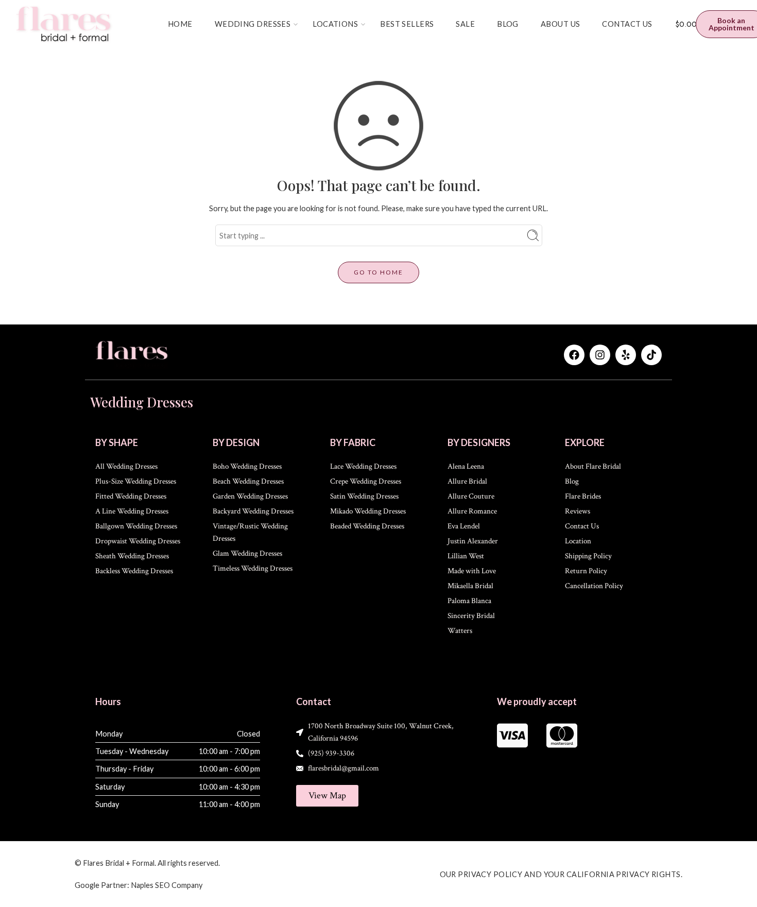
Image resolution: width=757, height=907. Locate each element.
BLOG (508, 24)
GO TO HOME (378, 272)
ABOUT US (560, 24)
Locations (335, 24)
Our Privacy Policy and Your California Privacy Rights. (561, 874)
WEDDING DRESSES (253, 24)
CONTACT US (627, 24)
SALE (465, 24)
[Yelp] (625, 355)
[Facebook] (574, 355)
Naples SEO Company (166, 885)
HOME (180, 24)
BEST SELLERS (407, 24)
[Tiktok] (651, 355)
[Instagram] (600, 355)
